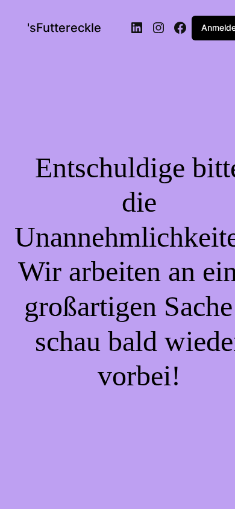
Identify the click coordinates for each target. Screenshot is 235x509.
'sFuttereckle (64, 28)
